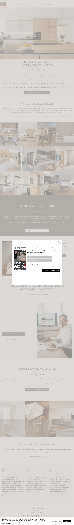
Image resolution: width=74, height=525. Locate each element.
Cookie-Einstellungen (56, 521)
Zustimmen (66, 521)
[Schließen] (72, 521)
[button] (59, 242)
